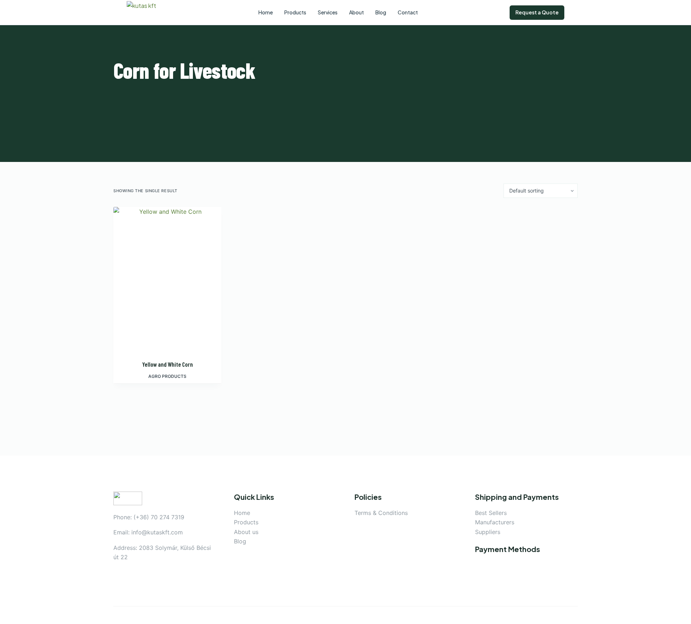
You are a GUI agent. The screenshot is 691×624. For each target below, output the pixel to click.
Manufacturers (494, 522)
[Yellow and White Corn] (167, 279)
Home (242, 512)
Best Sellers (491, 512)
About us (246, 531)
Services (328, 12)
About (356, 12)
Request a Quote (537, 12)
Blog (240, 541)
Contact (408, 12)
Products (246, 522)
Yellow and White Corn (167, 364)
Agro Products (167, 376)
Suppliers (487, 531)
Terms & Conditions (381, 512)
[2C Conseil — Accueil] (146, 12)
